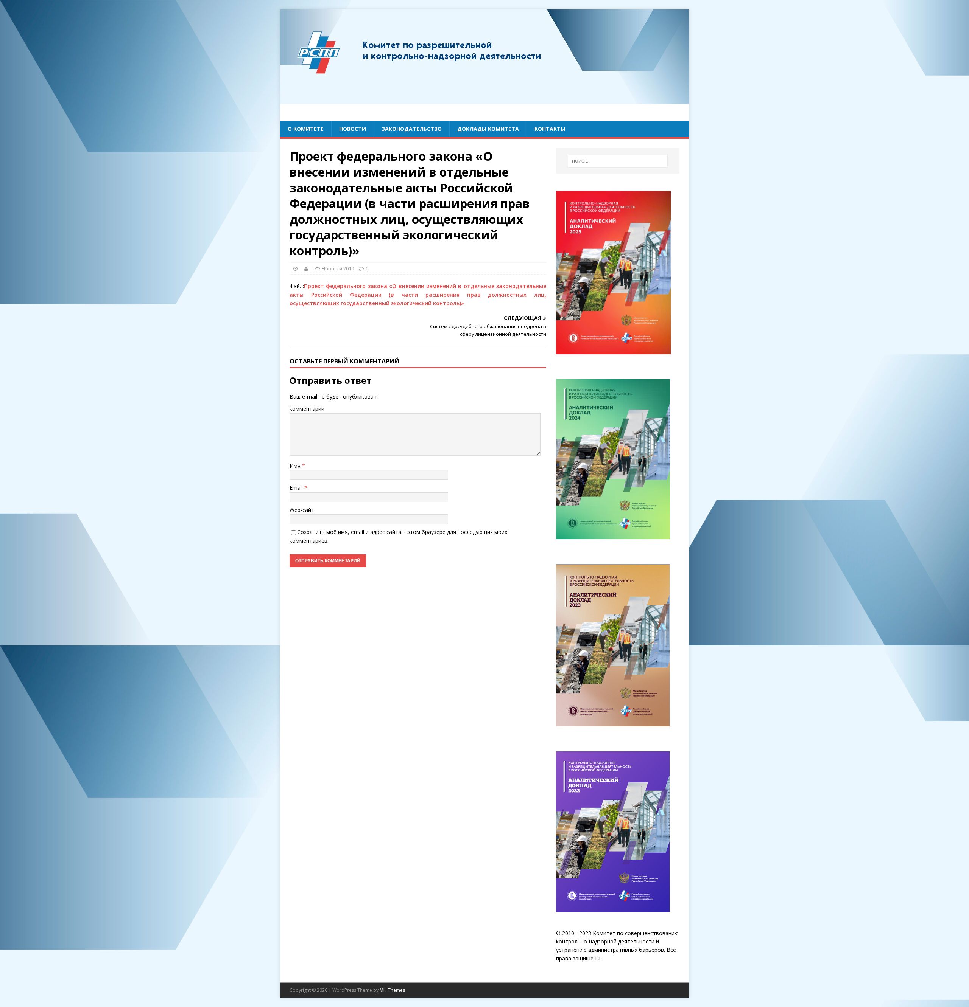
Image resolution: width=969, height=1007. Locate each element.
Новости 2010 (338, 268)
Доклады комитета (488, 128)
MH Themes (392, 990)
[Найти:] (617, 161)
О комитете (306, 128)
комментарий (307, 408)
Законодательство (412, 128)
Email (297, 487)
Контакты (549, 128)
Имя (296, 465)
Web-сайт (302, 510)
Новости (352, 128)
